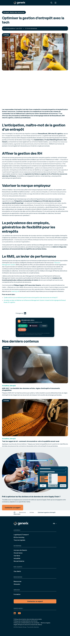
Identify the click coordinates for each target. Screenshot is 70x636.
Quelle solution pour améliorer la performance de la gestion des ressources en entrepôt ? (31, 297)
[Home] (14, 512)
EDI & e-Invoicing (19, 537)
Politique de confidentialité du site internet (25, 621)
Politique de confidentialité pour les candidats (26, 623)
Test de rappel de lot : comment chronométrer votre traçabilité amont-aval (30, 441)
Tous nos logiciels (19, 540)
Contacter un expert (35, 601)
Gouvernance (18, 553)
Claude (23, 329)
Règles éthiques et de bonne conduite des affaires (28, 624)
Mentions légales (45, 623)
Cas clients (17, 571)
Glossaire (17, 584)
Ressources (22, 512)
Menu (55, 2)
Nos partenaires (19, 561)
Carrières (17, 556)
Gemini (44, 325)
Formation (17, 594)
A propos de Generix (20, 550)
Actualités (17, 558)
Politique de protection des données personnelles (28, 619)
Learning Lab (15, 291)
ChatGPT (23, 325)
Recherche (51, 2)
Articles (32, 512)
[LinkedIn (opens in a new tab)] (25, 313)
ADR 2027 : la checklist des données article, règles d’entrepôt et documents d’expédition (31, 389)
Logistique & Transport (21, 534)
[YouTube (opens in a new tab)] (19, 613)
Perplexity (34, 325)
